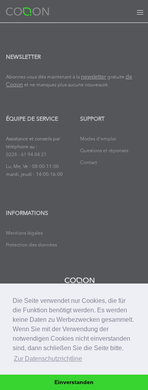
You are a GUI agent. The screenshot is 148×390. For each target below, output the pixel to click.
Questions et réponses (104, 151)
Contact (88, 162)
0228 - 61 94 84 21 (26, 155)
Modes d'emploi (98, 139)
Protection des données (31, 245)
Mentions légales (24, 233)
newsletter (93, 77)
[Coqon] (27, 11)
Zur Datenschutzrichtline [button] (48, 358)
